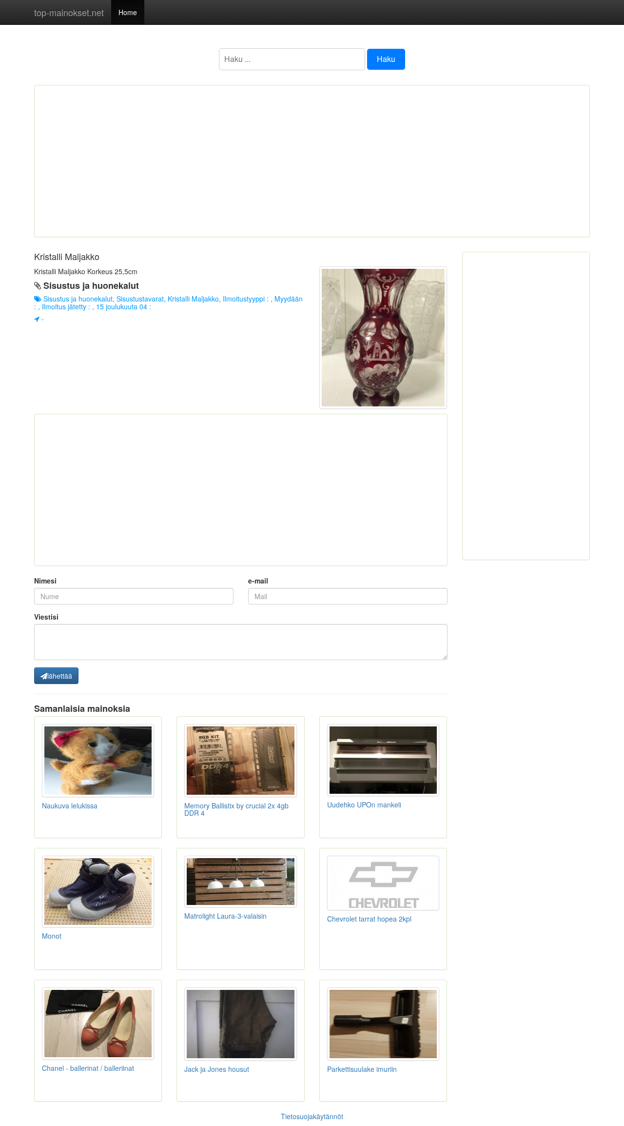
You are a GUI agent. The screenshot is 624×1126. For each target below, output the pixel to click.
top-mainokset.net (69, 12)
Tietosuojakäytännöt (312, 1116)
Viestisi (46, 617)
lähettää (59, 676)
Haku (386, 58)
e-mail (258, 580)
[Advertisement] (312, 161)
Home (127, 12)
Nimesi (45, 580)
